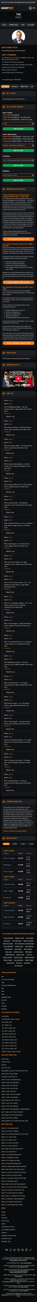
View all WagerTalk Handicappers (14, 831)
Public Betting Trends (9, 1118)
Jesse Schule (10, 963)
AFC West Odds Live (9, 1037)
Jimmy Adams (28, 949)
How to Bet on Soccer (9, 1088)
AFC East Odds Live (8, 1031)
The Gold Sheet (17, 941)
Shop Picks (5, 1221)
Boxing (4, 1006)
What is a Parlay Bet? (9, 1140)
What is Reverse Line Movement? (13, 1199)
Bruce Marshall (8, 946)
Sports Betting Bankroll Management (15, 1109)
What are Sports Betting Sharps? (13, 1184)
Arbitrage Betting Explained (11, 1115)
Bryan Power (20, 954)
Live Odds (5, 1016)
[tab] (5, 86)
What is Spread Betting (9, 1157)
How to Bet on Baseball (10, 1082)
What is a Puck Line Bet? (10, 1143)
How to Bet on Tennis (9, 1103)
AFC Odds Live (7, 1025)
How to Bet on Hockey (9, 1085)
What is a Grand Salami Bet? (11, 1202)
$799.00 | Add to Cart (18, 343)
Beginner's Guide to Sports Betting (14, 1071)
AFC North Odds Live (9, 1043)
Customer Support (8, 1230)
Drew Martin (29, 938)
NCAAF (5, 824)
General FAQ (5, 1241)
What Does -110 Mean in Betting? (13, 1196)
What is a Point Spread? (10, 1131)
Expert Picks (5, 1062)
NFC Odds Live (7, 1022)
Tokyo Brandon (9, 884)
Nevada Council (8, 1281)
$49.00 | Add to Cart (18, 239)
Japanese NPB (6, 997)
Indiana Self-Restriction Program (18, 1272)
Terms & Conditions (8, 1235)
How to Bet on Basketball (11, 1080)
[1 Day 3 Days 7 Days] (18, 123)
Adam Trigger (8, 871)
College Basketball (8, 985)
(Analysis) (7, 413)
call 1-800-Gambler (23, 1287)
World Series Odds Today (11, 1052)
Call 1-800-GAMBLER (26, 1263)
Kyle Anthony (29, 946)
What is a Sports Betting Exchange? (14, 1187)
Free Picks (5, 1059)
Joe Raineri (27, 963)
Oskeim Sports (18, 957)
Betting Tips (5, 1068)
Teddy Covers (19, 946)
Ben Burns (7, 898)
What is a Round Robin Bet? (11, 1155)
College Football (8, 979)
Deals (3, 1215)
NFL (2, 976)
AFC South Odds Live (9, 1049)
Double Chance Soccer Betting (12, 1190)
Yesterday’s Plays (7, 1227)
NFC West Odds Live (9, 1034)
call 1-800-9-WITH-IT (22, 1271)
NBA (2, 982)
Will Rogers (8, 865)
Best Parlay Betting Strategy (12, 1112)
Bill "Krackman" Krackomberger (24, 943)
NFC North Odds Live (9, 1040)
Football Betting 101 (9, 1077)
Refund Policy (6, 1238)
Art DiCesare (18, 965)
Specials (4, 1218)
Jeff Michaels (9, 949)
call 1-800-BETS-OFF (22, 1267)
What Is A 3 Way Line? (8, 1137)
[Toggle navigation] (34, 8)
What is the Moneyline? (9, 1128)
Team (3, 1224)
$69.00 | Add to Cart (18, 282)
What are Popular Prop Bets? (12, 1149)
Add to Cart (18, 129)
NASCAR (4, 1009)
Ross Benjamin (18, 960)
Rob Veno (19, 963)
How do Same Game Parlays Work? (13, 1166)
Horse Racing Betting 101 (10, 1100)
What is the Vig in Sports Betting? (13, 1178)
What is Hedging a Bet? (9, 1181)
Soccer (4, 1000)
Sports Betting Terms (9, 1074)
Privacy (4, 1233)
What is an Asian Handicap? (11, 1163)
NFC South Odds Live (9, 1046)
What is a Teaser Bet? (9, 1152)
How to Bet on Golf (8, 1091)
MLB (13, 824)
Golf (3, 1003)
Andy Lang (8, 952)
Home (3, 1212)
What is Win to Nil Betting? (11, 1175)
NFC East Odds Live (8, 1028)
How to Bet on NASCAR (9, 1106)
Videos (3, 1065)
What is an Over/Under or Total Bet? (15, 1134)
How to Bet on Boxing (9, 1097)
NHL (2, 988)
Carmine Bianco (18, 952)
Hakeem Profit (19, 938)
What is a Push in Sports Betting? (13, 1172)
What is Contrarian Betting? (12, 1205)
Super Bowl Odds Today (11, 1019)
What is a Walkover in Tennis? (12, 1193)
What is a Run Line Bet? (9, 1146)
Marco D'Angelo (9, 858)
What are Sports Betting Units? (13, 1169)
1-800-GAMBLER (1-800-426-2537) (23, 1259)
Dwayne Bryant (29, 957)
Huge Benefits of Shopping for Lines (14, 1121)
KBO (2, 994)
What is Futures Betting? (10, 1160)
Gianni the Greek (8, 943)
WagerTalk (18, 1293)
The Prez (29, 954)
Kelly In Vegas (8, 960)
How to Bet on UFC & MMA (10, 1094)
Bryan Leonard (7, 957)
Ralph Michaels (9, 917)
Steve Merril (18, 949)
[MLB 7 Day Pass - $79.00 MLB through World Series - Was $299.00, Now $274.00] (18, 175)
